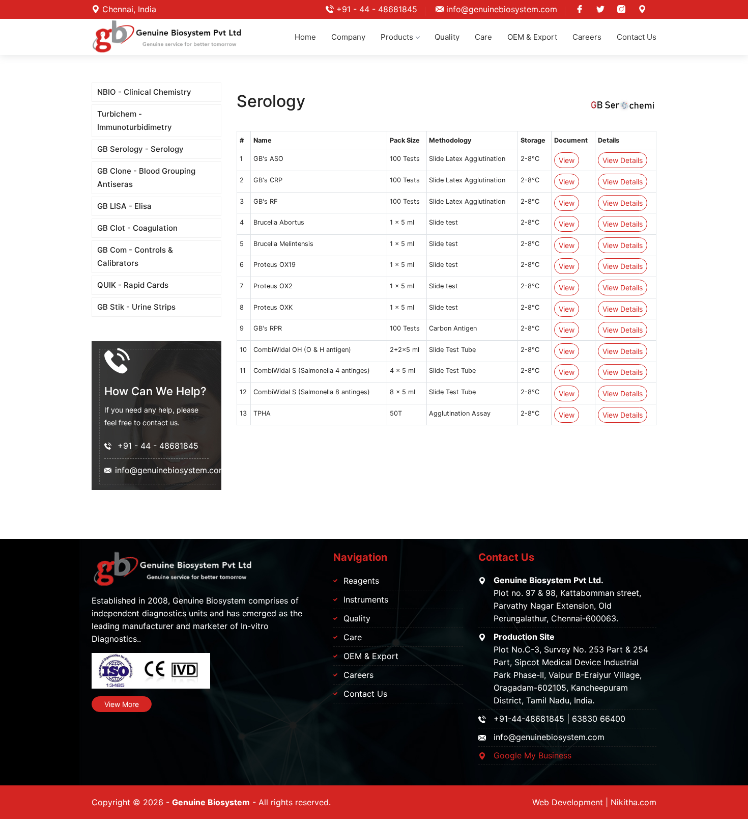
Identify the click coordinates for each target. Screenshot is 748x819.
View (566, 160)
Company (348, 37)
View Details (622, 160)
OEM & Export (532, 37)
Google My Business (532, 755)
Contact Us (636, 37)
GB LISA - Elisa (124, 206)
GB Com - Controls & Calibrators (135, 256)
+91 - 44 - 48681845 (375, 9)
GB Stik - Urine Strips (136, 307)
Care (483, 37)
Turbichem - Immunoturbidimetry (134, 120)
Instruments (365, 599)
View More (121, 704)
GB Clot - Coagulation (137, 228)
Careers (586, 37)
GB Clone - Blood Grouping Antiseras (146, 177)
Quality (447, 37)
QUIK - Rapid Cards (132, 285)
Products (397, 37)
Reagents (361, 581)
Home (305, 37)
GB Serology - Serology (140, 149)
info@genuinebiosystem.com (500, 9)
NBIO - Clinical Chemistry (144, 92)
